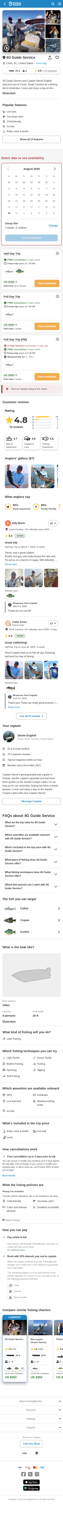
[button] (31, 226)
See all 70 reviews (30, 716)
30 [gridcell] (9, 213)
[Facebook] (23, 1474)
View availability (47, 283)
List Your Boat (31, 1443)
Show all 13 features (31, 139)
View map (41, 63)
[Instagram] (37, 1474)
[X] (30, 1474)
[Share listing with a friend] (49, 57)
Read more (11, 564)
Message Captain (32, 801)
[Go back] (4, 4)
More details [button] (8, 1175)
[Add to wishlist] (57, 57)
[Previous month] (55, 169)
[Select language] (36, 1453)
